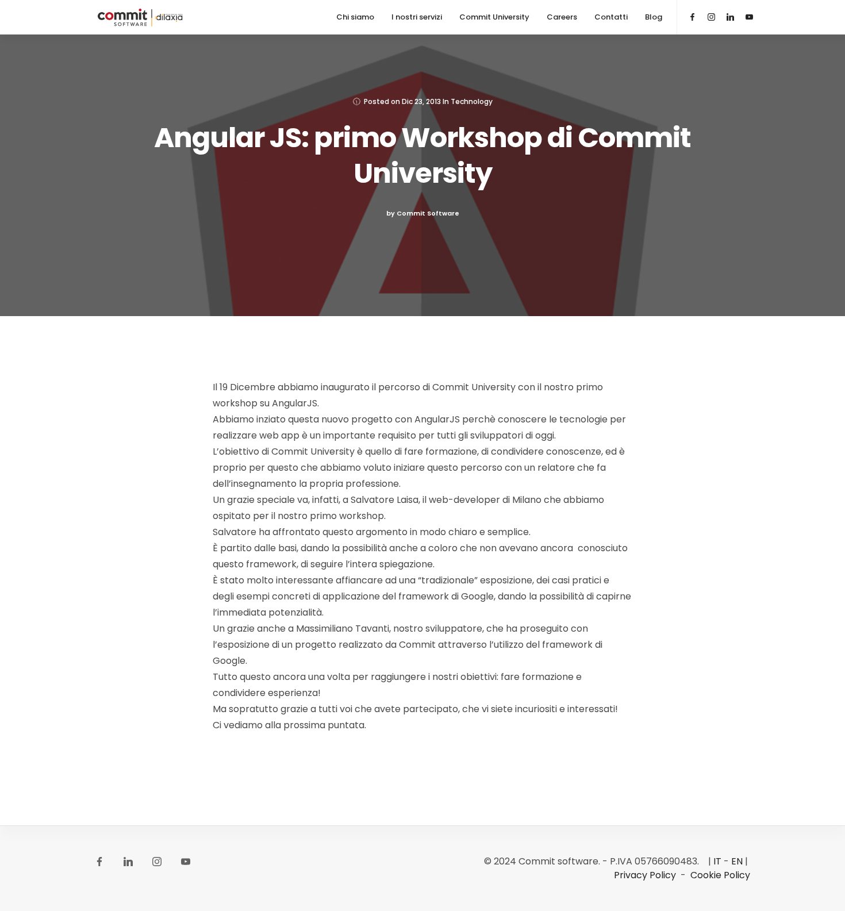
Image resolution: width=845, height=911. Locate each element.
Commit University (494, 16)
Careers (562, 16)
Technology (472, 101)
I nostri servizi (416, 16)
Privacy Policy (645, 875)
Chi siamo (355, 16)
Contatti (611, 16)
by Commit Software (422, 213)
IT (717, 861)
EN (737, 861)
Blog (653, 16)
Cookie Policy (720, 875)
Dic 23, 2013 (421, 101)
